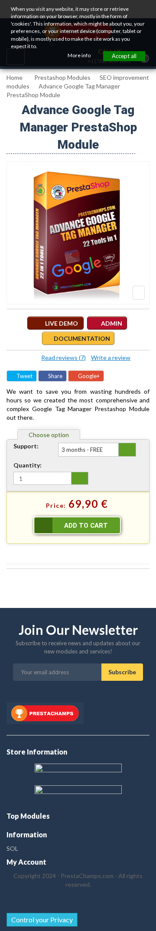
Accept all (124, 55)
